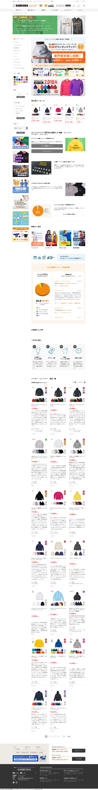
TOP (15, 747)
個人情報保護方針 (34, 752)
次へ (64, 736)
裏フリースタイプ (17, 50)
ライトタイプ (16, 42)
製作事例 (38, 747)
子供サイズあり (17, 62)
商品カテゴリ (18, 10)
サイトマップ (39, 749)
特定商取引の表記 (25, 752)
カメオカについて (68, 10)
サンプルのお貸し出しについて (72, 770)
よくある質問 (76, 1)
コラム (79, 10)
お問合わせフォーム (78, 750)
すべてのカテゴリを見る (19, 68)
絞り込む (21, 96)
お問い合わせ (83, 1)
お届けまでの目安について (71, 778)
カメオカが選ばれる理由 (69, 214)
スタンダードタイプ (18, 45)
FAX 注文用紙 (79, 758)
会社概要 (41, 752)
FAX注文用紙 (68, 5)
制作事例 (43, 10)
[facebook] (14, 782)
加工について (28, 749)
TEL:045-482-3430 (60, 751)
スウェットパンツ (17, 65)
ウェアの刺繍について (46, 146)
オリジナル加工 (54, 10)
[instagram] (16, 782)
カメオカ (32, 789)
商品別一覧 (27, 747)
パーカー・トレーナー (20, 38)
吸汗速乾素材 (16, 47)
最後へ (69, 736)
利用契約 (18, 752)
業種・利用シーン (31, 10)
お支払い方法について (46, 770)
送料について (44, 778)
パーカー (15, 56)
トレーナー (16, 53)
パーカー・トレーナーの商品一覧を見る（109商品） (57, 39)
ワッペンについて (46, 151)
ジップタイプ (16, 59)
